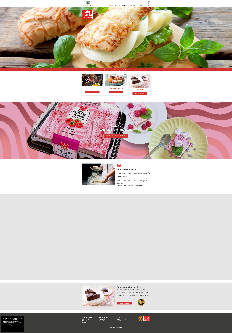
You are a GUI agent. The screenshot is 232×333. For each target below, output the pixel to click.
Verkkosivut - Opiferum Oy (116, 327)
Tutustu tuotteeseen (124, 303)
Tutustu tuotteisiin (92, 92)
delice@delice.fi (86, 321)
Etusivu (111, 5)
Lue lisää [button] (10, 325)
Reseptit (124, 5)
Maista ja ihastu (132, 5)
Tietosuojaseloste (86, 322)
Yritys (140, 5)
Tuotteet (117, 5)
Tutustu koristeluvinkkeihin (116, 136)
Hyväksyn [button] (13, 328)
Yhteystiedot (147, 5)
